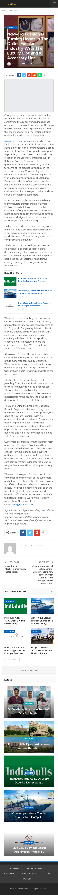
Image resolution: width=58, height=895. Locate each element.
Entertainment (35, 868)
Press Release (29, 873)
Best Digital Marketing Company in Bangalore (15, 569)
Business (13, 27)
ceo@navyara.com (23, 504)
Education (29, 738)
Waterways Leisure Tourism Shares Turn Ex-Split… (29, 815)
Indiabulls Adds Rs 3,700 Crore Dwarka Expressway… (29, 780)
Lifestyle (29, 704)
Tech (47, 873)
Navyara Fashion (13, 140)
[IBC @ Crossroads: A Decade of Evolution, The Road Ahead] (42, 636)
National (9, 873)
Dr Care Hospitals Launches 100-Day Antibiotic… (29, 711)
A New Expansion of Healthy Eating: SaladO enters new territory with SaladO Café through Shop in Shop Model (42, 575)
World (27, 879)
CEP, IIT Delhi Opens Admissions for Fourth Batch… (29, 746)
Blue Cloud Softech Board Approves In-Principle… (29, 849)
